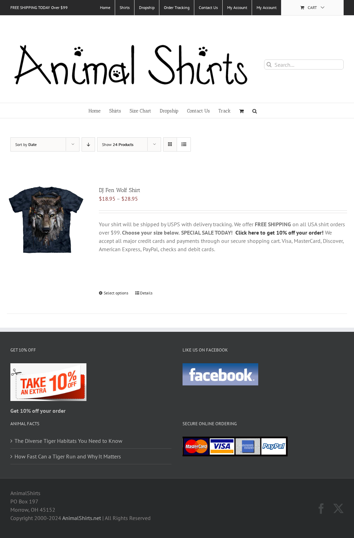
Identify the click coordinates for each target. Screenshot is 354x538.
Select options (116, 292)
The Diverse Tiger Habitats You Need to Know (68, 440)
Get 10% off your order (38, 410)
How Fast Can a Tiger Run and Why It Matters (68, 456)
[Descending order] (88, 144)
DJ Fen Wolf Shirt (119, 190)
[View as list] (183, 144)
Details (146, 292)
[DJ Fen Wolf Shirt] (46, 220)
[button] (254, 110)
